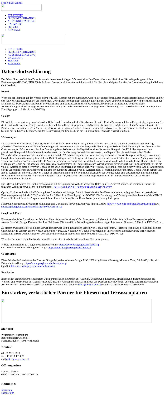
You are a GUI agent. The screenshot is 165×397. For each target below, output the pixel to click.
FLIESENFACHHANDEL (22, 18)
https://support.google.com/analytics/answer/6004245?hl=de (31, 206)
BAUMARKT (15, 24)
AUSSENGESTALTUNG (21, 21)
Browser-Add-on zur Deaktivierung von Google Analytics (82, 186)
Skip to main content (11, 2)
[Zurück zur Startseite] (21, 9)
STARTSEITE (15, 15)
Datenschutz (7, 393)
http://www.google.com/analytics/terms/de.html (131, 203)
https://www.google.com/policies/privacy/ (70, 247)
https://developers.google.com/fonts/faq (79, 244)
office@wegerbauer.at (89, 284)
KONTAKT (14, 29)
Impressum (6, 390)
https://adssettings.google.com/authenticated (33, 266)
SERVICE (13, 27)
